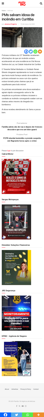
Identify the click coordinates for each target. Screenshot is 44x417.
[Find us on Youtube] (23, 406)
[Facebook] (26, 52)
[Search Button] (41, 3)
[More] (40, 52)
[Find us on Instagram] (26, 406)
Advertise (14, 389)
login (9, 151)
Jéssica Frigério (10, 24)
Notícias (10, 10)
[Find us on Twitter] (19, 406)
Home (4, 10)
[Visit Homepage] (21, 3)
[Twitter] (31, 52)
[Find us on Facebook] (16, 406)
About (7, 389)
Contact (36, 389)
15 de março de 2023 (27, 24)
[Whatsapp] (35, 52)
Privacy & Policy (25, 389)
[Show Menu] (3, 3)
